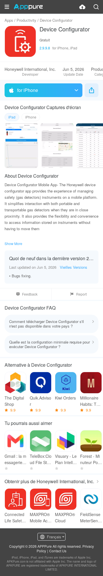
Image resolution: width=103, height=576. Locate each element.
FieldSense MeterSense (90, 517)
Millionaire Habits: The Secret (90, 401)
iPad (11, 117)
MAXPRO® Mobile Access (40, 517)
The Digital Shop (14, 401)
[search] (96, 7)
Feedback (29, 294)
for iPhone (27, 90)
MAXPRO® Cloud (65, 517)
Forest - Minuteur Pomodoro (90, 459)
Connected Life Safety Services (14, 517)
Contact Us (57, 550)
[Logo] (28, 7)
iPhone (30, 117)
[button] (7, 7)
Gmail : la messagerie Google (15, 459)
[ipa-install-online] (82, 7)
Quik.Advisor (40, 401)
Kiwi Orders (65, 398)
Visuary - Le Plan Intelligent (66, 459)
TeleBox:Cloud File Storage (41, 459)
